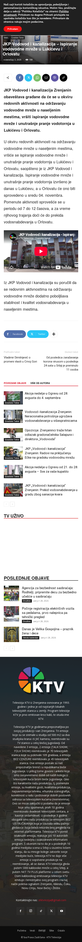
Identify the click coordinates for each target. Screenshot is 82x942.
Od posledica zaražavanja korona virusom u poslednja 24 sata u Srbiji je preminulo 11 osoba (60, 363)
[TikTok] (41, 911)
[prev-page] (6, 504)
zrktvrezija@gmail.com (52, 900)
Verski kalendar (30, 637)
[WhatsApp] (37, 78)
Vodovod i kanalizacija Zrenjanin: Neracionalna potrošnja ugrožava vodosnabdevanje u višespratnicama (51, 416)
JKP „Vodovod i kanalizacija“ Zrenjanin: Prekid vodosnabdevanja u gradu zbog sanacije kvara (51, 490)
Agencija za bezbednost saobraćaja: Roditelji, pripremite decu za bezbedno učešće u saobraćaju (49, 592)
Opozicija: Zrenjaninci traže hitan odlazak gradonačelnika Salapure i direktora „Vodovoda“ (49, 434)
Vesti (6, 37)
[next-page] (12, 504)
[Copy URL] (63, 78)
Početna (21, 930)
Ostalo (61, 930)
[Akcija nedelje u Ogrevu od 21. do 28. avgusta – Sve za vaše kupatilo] (13, 471)
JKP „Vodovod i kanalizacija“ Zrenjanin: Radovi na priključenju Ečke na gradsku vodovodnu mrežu (50, 453)
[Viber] (55, 78)
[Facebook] (19, 78)
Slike (51, 930)
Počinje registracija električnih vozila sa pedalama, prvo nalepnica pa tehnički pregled (48, 612)
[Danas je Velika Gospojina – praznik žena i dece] (11, 634)
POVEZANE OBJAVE (15, 383)
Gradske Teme (17, 37)
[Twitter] (28, 78)
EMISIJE (42, 930)
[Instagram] (31, 911)
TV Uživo (14, 515)
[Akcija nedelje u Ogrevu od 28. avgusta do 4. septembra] (13, 398)
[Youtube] (61, 911)
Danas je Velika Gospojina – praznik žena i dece (47, 630)
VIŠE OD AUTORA (40, 383)
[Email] (46, 78)
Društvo (27, 600)
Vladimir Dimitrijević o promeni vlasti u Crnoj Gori (20, 359)
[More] (54, 334)
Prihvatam (12, 29)
